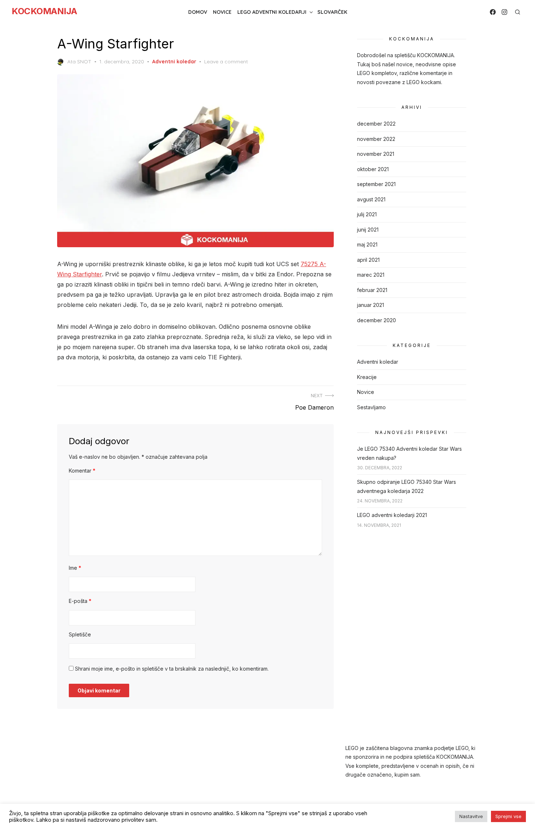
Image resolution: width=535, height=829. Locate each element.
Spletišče (80, 634)
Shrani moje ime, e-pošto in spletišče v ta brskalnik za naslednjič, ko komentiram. (172, 669)
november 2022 (376, 139)
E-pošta (80, 601)
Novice (222, 12)
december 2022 (376, 124)
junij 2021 (368, 229)
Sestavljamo (371, 407)
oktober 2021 (373, 169)
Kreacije (367, 377)
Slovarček (332, 12)
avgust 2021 (371, 199)
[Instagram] (504, 12)
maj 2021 (367, 244)
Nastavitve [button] (471, 816)
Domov (197, 12)
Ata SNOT (79, 61)
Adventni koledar (174, 61)
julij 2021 (367, 214)
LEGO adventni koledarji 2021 (392, 515)
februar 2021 (372, 290)
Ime (75, 568)
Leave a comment (226, 61)
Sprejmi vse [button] (508, 816)
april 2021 (368, 260)
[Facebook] (492, 12)
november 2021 (375, 154)
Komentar (82, 470)
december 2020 (376, 320)
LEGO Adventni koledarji (271, 12)
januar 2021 (370, 305)
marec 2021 (370, 275)
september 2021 (376, 184)
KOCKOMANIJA (44, 11)
